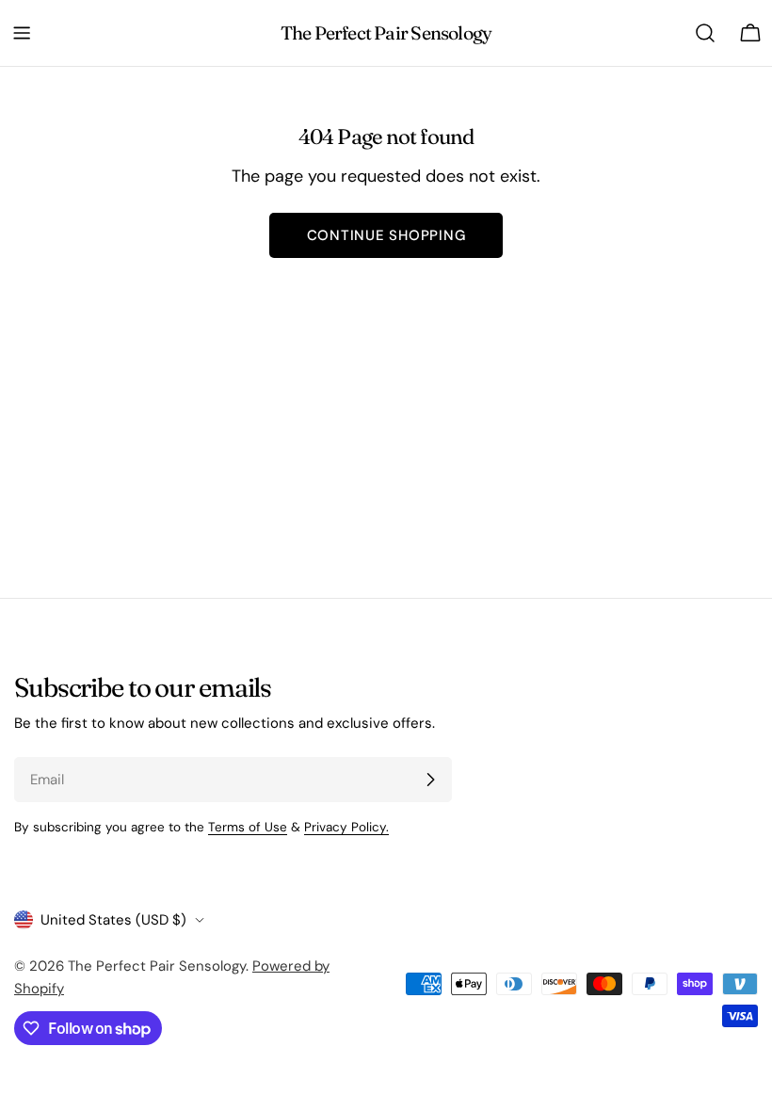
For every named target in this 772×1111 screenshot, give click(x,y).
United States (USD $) (113, 919)
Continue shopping (386, 235)
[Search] (705, 33)
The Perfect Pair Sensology (386, 33)
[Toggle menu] (21, 33)
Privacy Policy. (346, 827)
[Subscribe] (430, 779)
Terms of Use (247, 827)
